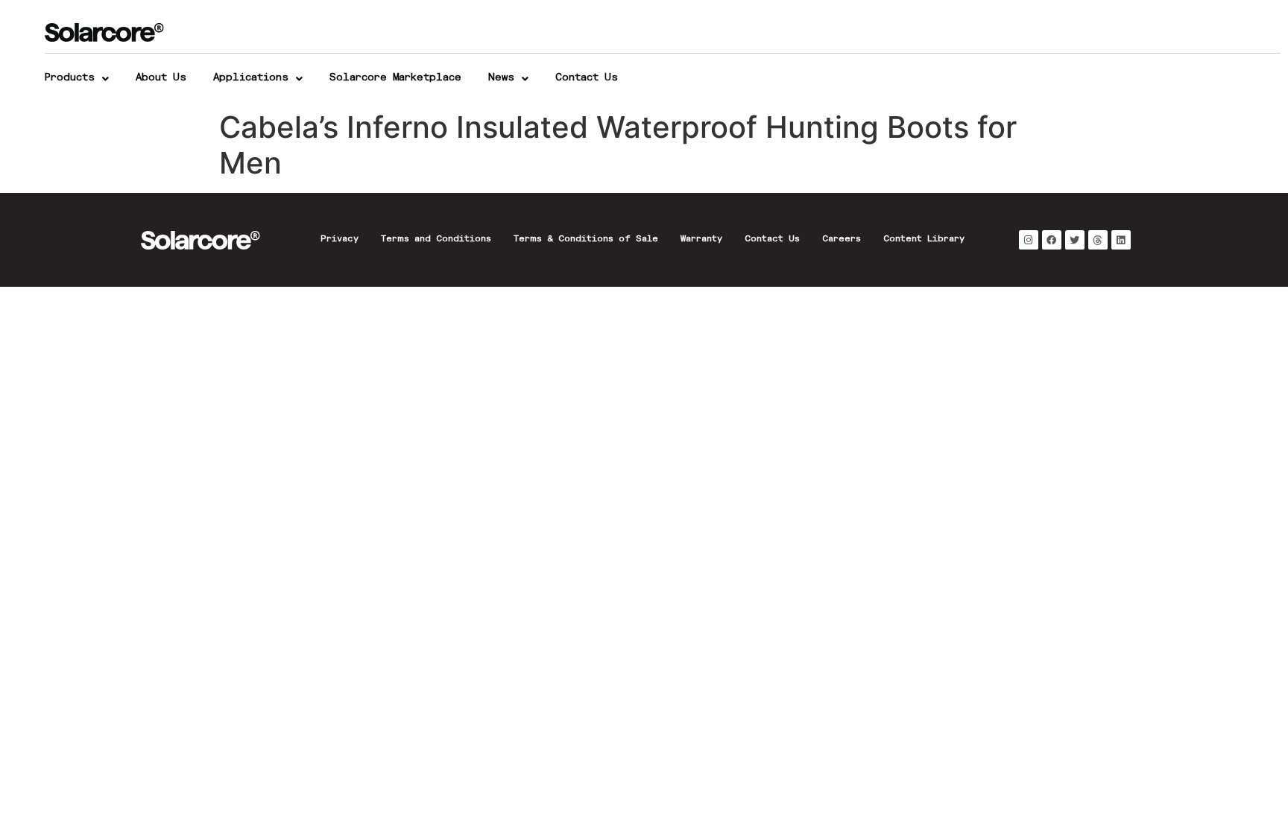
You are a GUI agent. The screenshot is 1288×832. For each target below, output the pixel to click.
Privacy (340, 239)
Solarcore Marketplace (395, 78)
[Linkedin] (1121, 240)
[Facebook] (1051, 240)
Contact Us (586, 78)
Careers (841, 239)
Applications (250, 78)
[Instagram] (1028, 240)
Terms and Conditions (436, 239)
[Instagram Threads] (1098, 240)
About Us (161, 78)
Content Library (924, 239)
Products (70, 78)
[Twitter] (1075, 240)
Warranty (701, 239)
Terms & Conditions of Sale (586, 239)
